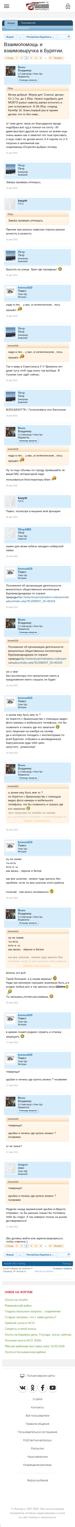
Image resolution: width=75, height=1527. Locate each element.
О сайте (37, 1399)
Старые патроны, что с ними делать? (30, 1317)
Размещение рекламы (37, 1464)
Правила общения (37, 1423)
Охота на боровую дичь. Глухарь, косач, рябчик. (38, 1334)
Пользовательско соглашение (37, 1432)
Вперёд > (58, 58)
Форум (11, 23)
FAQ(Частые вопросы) (37, 1440)
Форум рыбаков (37, 1480)
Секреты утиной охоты (20, 1328)
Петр (21, 165)
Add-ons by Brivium (44, 1271)
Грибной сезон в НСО (20, 1323)
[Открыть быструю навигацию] (68, 36)
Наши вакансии (37, 1456)
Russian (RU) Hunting (14, 1263)
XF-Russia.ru (19, 1271)
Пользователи (28, 23)
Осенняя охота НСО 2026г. (23, 1340)
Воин (21, 67)
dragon (23, 1164)
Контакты (37, 1407)
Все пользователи (37, 1415)
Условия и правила (62, 1268)
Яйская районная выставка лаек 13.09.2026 (35, 1346)
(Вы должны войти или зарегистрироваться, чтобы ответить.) (34, 1240)
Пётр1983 (24, 529)
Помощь (66, 1263)
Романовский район (18, 1305)
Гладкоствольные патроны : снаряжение (33, 1311)
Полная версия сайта (40, 1375)
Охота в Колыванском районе (25, 1352)
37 (50, 58)
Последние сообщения (17, 28)
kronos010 (25, 287)
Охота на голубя (16, 1299)
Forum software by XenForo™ (18, 1268)
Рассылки (37, 1448)
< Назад (9, 58)
